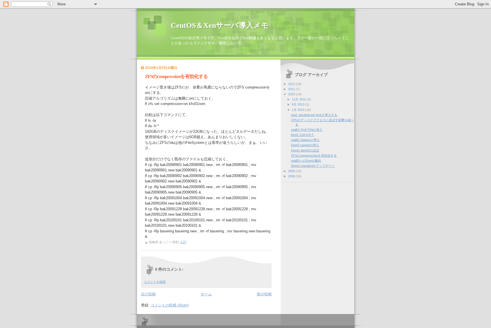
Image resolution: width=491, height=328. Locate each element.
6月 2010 (298, 104)
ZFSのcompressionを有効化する (314, 155)
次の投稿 (148, 294)
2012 (292, 84)
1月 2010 (298, 110)
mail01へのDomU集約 (306, 160)
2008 (292, 176)
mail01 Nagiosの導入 (305, 140)
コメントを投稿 (155, 281)
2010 (292, 94)
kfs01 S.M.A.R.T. (302, 134)
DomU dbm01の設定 (305, 150)
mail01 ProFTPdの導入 (307, 129)
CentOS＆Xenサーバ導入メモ (220, 25)
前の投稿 (264, 294)
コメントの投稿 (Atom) (170, 305)
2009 (292, 171)
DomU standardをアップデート (313, 165)
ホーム (206, 294)
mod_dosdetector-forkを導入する (314, 115)
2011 (292, 89)
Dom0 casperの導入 (305, 145)
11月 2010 (299, 99)
